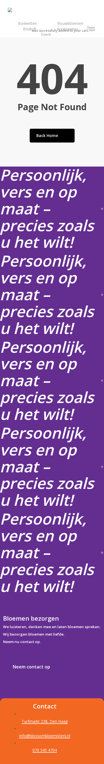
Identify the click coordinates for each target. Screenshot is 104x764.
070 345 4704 (44, 750)
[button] (92, 29)
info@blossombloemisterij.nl (44, 735)
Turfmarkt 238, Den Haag (45, 721)
